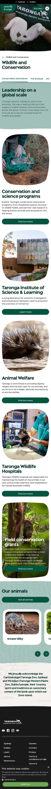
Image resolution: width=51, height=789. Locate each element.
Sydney (7, 743)
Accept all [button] (25, 784)
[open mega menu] (47, 8)
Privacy (32, 752)
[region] (26, 633)
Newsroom (9, 761)
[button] (25, 779)
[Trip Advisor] (17, 730)
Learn (6, 752)
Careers (33, 743)
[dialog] (25, 777)
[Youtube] (3, 730)
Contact (33, 748)
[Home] (8, 8)
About (7, 756)
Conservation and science (15, 78)
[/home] (3, 57)
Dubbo (7, 748)
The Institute (36, 78)
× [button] (48, 767)
